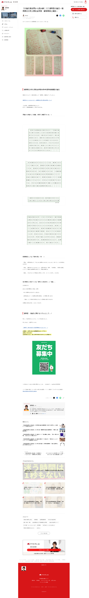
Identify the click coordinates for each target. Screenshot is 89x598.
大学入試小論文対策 (52, 519)
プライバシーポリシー (45, 580)
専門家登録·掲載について (43, 578)
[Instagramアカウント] (35, 413)
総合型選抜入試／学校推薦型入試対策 (40, 522)
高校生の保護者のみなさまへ (29, 528)
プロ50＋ (42, 586)
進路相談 (36, 519)
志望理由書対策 (43, 519)
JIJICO (46, 586)
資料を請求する (78, 13)
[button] (44, 413)
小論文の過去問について (30, 18)
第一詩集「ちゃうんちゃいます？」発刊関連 (32, 525)
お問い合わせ (53, 580)
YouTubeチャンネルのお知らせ (49, 525)
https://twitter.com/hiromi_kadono (30, 391)
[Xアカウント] (30, 413)
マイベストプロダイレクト (35, 586)
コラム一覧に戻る (44, 533)
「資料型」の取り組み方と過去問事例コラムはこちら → (35, 327)
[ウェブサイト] (39, 413)
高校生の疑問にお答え (28, 519)
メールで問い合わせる (80, 9)
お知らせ (38, 528)
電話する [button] (77, 17)
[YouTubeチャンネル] (37, 413)
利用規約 (38, 580)
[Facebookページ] (32, 413)
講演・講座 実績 (27, 522)
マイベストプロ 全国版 (44, 582)
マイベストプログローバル (52, 586)
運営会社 (33, 580)
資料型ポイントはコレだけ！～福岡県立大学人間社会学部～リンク (37, 100)
